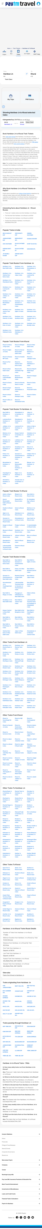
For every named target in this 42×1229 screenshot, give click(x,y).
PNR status (35, 142)
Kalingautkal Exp (8, 119)
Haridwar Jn (8, 124)
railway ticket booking (25, 193)
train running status (19, 143)
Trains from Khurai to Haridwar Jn (13, 975)
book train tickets (11, 136)
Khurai (22, 124)
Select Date (29, 122)
